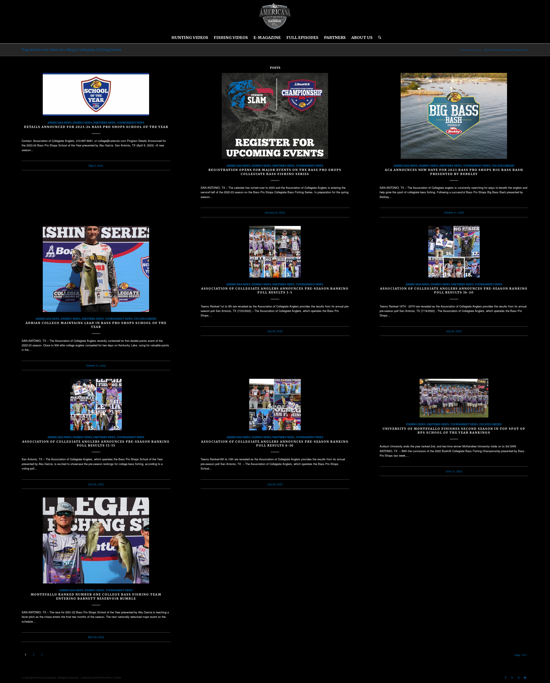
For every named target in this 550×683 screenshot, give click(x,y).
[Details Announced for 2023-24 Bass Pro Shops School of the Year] (96, 94)
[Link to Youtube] (525, 677)
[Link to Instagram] (518, 677)
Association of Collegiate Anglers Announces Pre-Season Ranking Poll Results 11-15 (96, 443)
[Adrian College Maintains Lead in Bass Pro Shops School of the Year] (96, 269)
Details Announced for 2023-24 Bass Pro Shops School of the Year (96, 127)
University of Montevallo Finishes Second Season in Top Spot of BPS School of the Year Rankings (454, 430)
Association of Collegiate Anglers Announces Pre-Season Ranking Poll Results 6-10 (275, 443)
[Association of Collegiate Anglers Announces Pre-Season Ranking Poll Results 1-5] (275, 252)
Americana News (59, 122)
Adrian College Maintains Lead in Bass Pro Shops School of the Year (96, 325)
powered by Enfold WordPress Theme (101, 677)
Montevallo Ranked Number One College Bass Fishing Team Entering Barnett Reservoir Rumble (96, 596)
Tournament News (130, 122)
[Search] (378, 37)
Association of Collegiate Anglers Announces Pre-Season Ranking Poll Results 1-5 (275, 290)
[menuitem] (190, 37)
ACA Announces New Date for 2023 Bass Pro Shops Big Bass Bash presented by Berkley (454, 172)
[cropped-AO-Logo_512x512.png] (275, 16)
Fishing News (82, 122)
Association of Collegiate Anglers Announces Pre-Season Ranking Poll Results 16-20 (454, 290)
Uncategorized (503, 165)
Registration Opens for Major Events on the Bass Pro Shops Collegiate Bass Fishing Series (274, 172)
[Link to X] (512, 677)
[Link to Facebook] (506, 677)
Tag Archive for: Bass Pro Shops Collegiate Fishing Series (72, 50)
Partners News (104, 122)
